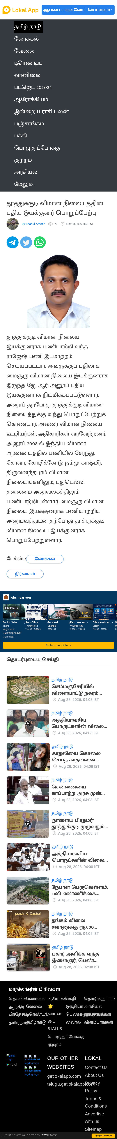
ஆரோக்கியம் (61, 998)
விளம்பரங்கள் (98, 1022)
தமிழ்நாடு (19, 1023)
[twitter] (27, 244)
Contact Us (96, 1067)
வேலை (34, 1006)
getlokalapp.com (64, 1076)
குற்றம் (55, 1044)
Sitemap (93, 1129)
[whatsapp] (41, 244)
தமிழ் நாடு (27, 26)
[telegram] (13, 244)
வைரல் (73, 1022)
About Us (94, 1075)
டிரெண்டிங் (37, 1014)
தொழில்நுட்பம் (99, 998)
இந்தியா (74, 1006)
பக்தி (71, 998)
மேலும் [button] (23, 184)
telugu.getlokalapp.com (71, 1084)
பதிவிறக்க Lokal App (103, 1135)
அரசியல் (93, 1006)
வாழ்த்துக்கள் (97, 1014)
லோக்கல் (35, 998)
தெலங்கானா (22, 998)
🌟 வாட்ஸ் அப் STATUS (55, 1017)
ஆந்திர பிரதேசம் (18, 1010)
